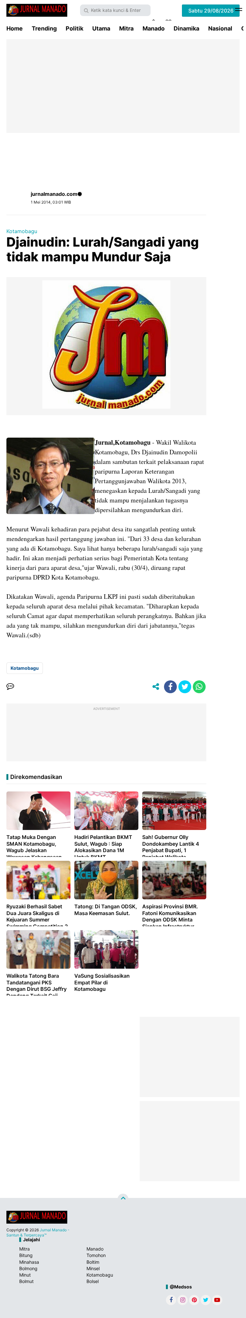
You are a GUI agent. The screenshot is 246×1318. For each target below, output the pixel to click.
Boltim (92, 1262)
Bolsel (92, 1281)
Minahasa (29, 1262)
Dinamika (186, 28)
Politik (74, 28)
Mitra (126, 28)
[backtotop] (123, 1199)
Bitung (26, 1255)
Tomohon (96, 1255)
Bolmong (28, 1268)
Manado (154, 28)
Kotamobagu (21, 231)
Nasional (220, 28)
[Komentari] (10, 686)
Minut (25, 1275)
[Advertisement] (123, 86)
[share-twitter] (184, 686)
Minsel (93, 1268)
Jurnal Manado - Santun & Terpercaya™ (38, 1232)
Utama (101, 28)
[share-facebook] (170, 686)
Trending (44, 28)
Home (14, 28)
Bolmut (26, 1281)
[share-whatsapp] (199, 686)
